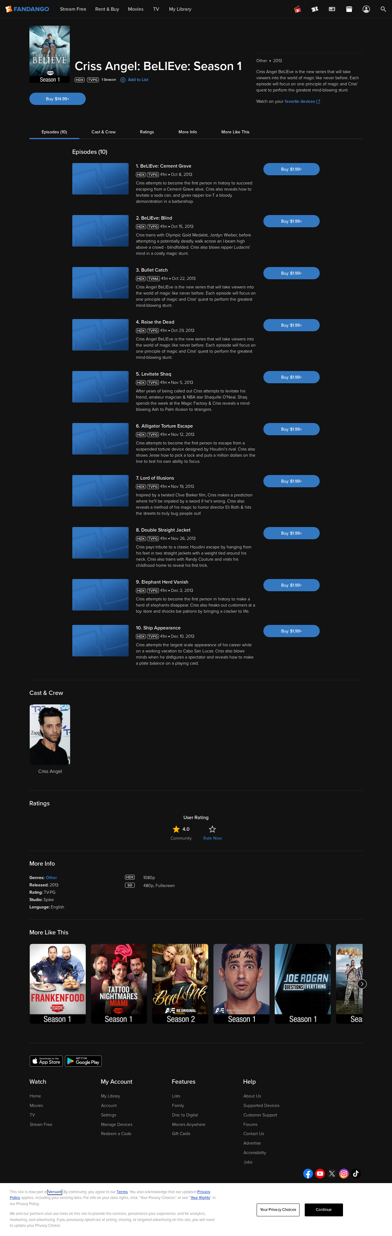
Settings (108, 1115)
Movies (36, 1105)
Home (35, 1096)
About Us (252, 1096)
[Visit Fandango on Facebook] (308, 1173)
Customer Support (260, 1115)
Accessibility (254, 1152)
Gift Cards (181, 1133)
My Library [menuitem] (180, 9)
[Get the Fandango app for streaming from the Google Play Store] (83, 1060)
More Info (188, 132)
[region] (196, 1209)
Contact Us (253, 1133)
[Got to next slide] (362, 984)
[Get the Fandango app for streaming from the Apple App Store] (46, 1060)
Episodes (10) (54, 132)
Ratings (147, 132)
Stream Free (41, 1124)
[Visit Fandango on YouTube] (320, 1173)
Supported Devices (261, 1105)
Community (181, 838)
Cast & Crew (103, 132)
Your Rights (200, 1197)
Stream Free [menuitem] (73, 9)
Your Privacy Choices (278, 1209)
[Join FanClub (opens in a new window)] (298, 9)
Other (51, 877)
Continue (324, 1209)
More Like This (235, 132)
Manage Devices (116, 1124)
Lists (176, 1096)
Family (178, 1105)
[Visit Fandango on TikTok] (356, 1173)
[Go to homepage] (28, 9)
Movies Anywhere (188, 1124)
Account (109, 1105)
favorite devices (300, 101)
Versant (55, 1192)
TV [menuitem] (156, 9)
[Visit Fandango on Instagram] (344, 1173)
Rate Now (212, 838)
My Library (110, 1096)
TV (32, 1115)
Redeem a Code (116, 1133)
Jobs (247, 1162)
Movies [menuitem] (135, 9)
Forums (250, 1124)
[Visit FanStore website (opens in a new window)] (349, 9)
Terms (122, 1192)
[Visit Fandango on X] (332, 1173)
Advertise (252, 1143)
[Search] (383, 9)
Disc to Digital (185, 1115)
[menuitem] (332, 9)
